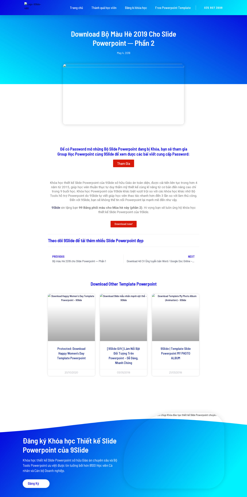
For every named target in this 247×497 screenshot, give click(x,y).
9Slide (56, 208)
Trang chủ (76, 8)
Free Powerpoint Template (173, 8)
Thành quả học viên (103, 8)
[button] (123, 163)
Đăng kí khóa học (136, 8)
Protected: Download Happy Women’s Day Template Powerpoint (71, 353)
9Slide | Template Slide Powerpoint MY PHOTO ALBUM (176, 353)
